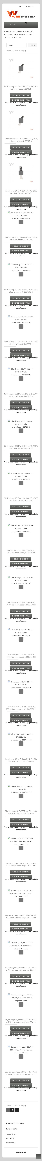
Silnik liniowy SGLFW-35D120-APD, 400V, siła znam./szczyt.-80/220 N (21, 447)
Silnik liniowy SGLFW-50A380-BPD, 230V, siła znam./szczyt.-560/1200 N (21, 343)
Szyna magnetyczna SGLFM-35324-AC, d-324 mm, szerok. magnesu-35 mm (21, 1021)
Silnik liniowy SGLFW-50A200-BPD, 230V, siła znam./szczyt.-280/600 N (21, 291)
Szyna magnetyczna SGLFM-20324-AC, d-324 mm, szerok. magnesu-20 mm (21, 864)
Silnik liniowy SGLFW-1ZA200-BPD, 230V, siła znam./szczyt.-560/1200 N (21, 395)
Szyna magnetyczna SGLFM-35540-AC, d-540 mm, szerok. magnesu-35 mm (21, 1073)
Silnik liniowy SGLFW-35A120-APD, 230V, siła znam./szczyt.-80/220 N (21, 192)
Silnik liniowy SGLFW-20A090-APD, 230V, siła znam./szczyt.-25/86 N (21, 88)
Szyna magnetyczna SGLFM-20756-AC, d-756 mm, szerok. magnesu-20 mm (21, 969)
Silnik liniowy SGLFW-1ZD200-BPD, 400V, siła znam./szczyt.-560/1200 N (21, 656)
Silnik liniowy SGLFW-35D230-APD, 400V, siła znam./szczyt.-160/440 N (21, 499)
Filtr (33, 45)
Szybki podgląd (21, 68)
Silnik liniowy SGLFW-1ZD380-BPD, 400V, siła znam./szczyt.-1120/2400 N (21, 708)
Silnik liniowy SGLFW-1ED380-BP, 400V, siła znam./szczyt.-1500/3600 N (21, 760)
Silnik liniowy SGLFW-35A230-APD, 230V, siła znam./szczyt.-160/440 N (21, 238)
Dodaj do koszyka (20, 95)
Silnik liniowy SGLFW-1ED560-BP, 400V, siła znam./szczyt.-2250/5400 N (21, 812)
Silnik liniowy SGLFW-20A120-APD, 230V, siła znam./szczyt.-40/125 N (21, 140)
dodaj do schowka (21, 100)
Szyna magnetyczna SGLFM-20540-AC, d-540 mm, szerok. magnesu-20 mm (21, 916)
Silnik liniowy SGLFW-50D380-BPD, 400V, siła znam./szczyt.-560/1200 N (21, 603)
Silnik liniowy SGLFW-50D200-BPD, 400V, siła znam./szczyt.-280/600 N (21, 551)
